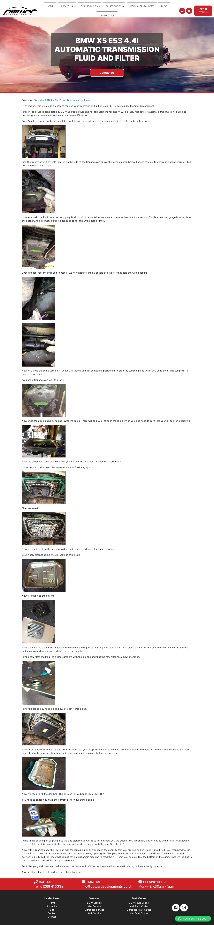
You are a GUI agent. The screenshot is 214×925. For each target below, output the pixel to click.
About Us (52, 906)
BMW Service (94, 902)
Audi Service (94, 913)
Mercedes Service (94, 909)
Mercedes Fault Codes (139, 909)
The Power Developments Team (72, 100)
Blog (51, 909)
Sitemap (51, 916)
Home (52, 902)
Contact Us (107, 72)
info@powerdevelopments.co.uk (107, 886)
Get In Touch (203, 11)
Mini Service (94, 906)
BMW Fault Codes (139, 902)
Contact (52, 913)
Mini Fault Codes (139, 913)
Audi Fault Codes (138, 906)
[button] (193, 919)
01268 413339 (51, 886)
